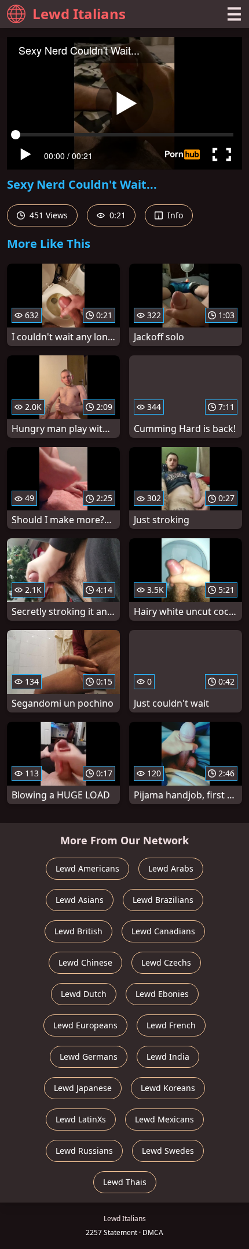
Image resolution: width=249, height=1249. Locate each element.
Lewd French (171, 1025)
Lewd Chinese (85, 962)
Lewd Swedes (168, 1150)
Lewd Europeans (85, 1025)
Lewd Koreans (168, 1087)
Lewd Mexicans (164, 1119)
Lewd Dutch (84, 993)
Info (174, 215)
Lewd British (78, 931)
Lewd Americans (87, 868)
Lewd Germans (89, 1056)
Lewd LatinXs (81, 1119)
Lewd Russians (84, 1150)
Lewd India (168, 1056)
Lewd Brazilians (163, 899)
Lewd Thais (125, 1181)
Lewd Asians (80, 899)
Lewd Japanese (83, 1087)
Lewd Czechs (166, 962)
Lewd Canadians (163, 931)
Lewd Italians (79, 13)
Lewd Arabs (170, 868)
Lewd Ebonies (162, 993)
